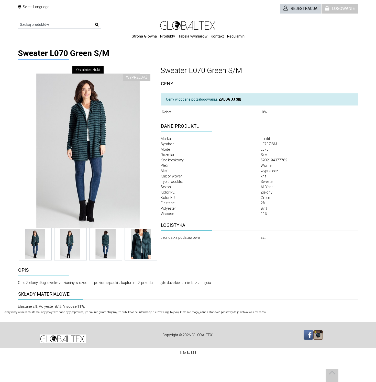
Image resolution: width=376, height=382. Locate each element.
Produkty (167, 36)
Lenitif (265, 139)
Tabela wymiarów (192, 36)
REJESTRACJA (304, 8)
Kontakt (217, 36)
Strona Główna (144, 36)
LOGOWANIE (343, 8)
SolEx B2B (189, 352)
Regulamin (236, 36)
